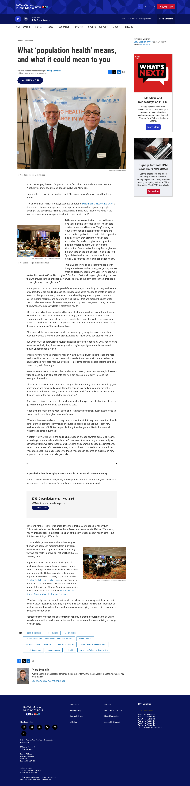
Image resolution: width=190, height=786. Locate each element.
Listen (38, 27)
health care (53, 633)
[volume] (26, 19)
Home (18, 27)
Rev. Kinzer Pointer (66, 644)
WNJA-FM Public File (146, 719)
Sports (92, 27)
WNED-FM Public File (146, 717)
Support (103, 27)
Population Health (33, 650)
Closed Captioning (111, 716)
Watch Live (150, 7)
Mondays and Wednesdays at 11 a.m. (153, 100)
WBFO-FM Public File (146, 721)
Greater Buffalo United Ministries (43, 580)
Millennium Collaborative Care (97, 203)
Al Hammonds (70, 633)
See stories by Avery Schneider (48, 680)
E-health (70, 650)
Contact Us (74, 705)
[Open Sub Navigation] (32, 27)
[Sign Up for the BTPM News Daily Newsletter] (153, 148)
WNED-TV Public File (146, 715)
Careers (107, 705)
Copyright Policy (76, 716)
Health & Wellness (25, 40)
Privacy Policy (75, 710)
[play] (18, 18)
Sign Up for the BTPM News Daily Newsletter (153, 167)
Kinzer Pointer (85, 639)
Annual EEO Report (112, 722)
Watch (26, 27)
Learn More (153, 126)
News (50, 27)
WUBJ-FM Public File (146, 725)
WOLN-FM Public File (146, 723)
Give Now (167, 6)
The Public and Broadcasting (150, 728)
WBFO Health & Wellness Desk (93, 644)
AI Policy (73, 722)
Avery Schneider (54, 70)
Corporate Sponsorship (113, 710)
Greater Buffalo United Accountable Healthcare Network (49, 639)
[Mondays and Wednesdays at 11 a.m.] (153, 73)
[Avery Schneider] (23, 676)
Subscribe (153, 191)
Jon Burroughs (54, 650)
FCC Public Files (144, 704)
